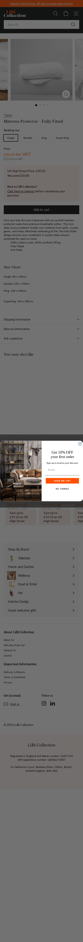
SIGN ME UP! (62, 481)
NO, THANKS (62, 489)
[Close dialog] (80, 443)
